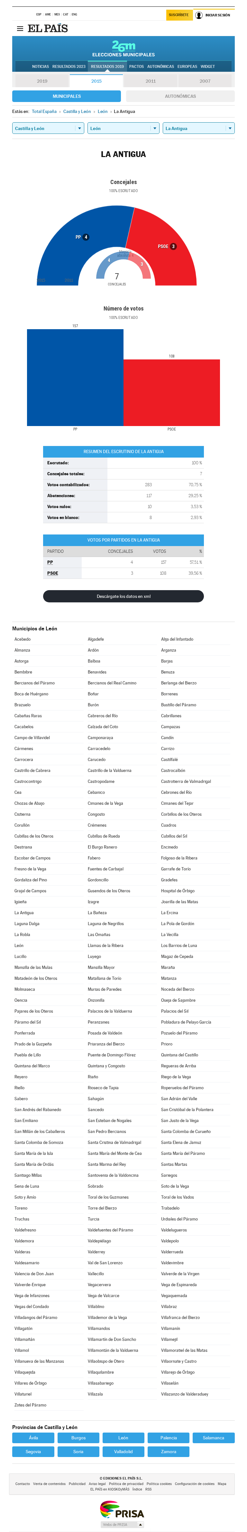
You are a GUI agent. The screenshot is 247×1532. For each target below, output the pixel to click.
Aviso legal (97, 1484)
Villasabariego (101, 1383)
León (18, 945)
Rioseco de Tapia (103, 1087)
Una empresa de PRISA (122, 1509)
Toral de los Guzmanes (108, 1197)
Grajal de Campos (30, 890)
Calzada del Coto (103, 726)
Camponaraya (100, 737)
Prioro (166, 1044)
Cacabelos (23, 726)
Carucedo (96, 759)
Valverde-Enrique (30, 1284)
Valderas (22, 1251)
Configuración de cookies (195, 1484)
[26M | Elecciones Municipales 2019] (124, 48)
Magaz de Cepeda (177, 956)
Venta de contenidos (49, 1484)
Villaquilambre (101, 1372)
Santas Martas (174, 1164)
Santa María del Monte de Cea (115, 1153)
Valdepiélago (99, 1241)
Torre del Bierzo (102, 1208)
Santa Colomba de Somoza (38, 1142)
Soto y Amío (25, 1197)
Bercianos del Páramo (34, 683)
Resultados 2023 (69, 66)
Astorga (21, 661)
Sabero (21, 1098)
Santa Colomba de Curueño (186, 1131)
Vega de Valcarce (103, 1295)
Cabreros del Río (103, 715)
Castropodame (101, 781)
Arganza (168, 650)
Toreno (20, 1208)
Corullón (22, 825)
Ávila (33, 1437)
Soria (78, 1451)
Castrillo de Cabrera (32, 770)
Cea (18, 792)
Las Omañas (99, 934)
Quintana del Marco (32, 1065)
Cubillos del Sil (174, 836)
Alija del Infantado (177, 639)
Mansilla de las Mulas (33, 967)
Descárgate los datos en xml (124, 596)
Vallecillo (96, 1273)
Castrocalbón (173, 770)
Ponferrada (24, 1033)
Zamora (168, 1451)
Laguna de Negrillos (106, 923)
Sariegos (169, 1175)
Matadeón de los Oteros (35, 978)
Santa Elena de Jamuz (181, 1142)
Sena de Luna (26, 1186)
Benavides (97, 672)
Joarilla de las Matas (179, 901)
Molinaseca (24, 989)
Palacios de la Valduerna (110, 1011)
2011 (151, 81)
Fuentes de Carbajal (106, 869)
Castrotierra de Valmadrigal (186, 781)
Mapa (222, 1484)
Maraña (168, 967)
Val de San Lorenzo (105, 1262)
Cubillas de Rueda (104, 836)
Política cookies (159, 1484)
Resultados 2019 (107, 66)
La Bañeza (97, 912)
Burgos (78, 1437)
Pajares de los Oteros (33, 1011)
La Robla (22, 934)
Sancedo (96, 1109)
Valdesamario (26, 1262)
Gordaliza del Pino (30, 879)
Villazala (95, 1394)
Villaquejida (24, 1372)
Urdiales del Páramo (179, 1219)
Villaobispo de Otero (106, 1361)
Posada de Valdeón (105, 1033)
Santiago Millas (28, 1175)
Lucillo (20, 956)
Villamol (21, 1350)
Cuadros (168, 825)
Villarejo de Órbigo (178, 1372)
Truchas (21, 1219)
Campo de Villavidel (32, 737)
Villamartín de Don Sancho (112, 1339)
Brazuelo (22, 704)
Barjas (167, 661)
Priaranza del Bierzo (106, 1044)
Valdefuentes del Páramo (110, 1230)
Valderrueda (172, 1251)
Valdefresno (25, 1230)
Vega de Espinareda (179, 1284)
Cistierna (22, 814)
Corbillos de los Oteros (181, 814)
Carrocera (23, 759)
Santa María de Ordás (34, 1164)
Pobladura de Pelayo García (186, 1022)
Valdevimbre (172, 1262)
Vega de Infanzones (32, 1295)
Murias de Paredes (105, 989)
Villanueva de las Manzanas (39, 1361)
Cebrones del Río (176, 792)
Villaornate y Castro (179, 1361)
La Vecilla (169, 934)
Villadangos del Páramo (35, 1317)
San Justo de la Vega (180, 1120)
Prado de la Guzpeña (33, 1044)
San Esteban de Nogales (110, 1120)
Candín (167, 737)
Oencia (20, 1000)
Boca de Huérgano (31, 694)
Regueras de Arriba (178, 1065)
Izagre (93, 901)
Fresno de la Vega (30, 869)
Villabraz (169, 1306)
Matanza (169, 978)
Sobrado (95, 1186)
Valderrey (96, 1251)
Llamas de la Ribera (106, 945)
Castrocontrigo (27, 781)
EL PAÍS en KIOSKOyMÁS (109, 1489)
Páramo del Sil (27, 1022)
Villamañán (24, 1339)
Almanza (22, 650)
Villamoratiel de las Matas (184, 1350)
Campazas (170, 726)
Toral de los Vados (177, 1197)
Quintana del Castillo (179, 1055)
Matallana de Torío (104, 978)
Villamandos (99, 1328)
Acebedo (22, 639)
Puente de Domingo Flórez (112, 1055)
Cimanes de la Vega (105, 803)
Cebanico (96, 792)
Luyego (94, 956)
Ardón (93, 650)
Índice (137, 1489)
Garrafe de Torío (176, 869)
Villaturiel (23, 1394)
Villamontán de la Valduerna (113, 1350)
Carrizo (167, 748)
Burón (93, 704)
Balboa (94, 661)
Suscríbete (178, 15)
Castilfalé (169, 759)
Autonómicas (180, 96)
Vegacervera (99, 1284)
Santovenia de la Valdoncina (113, 1175)
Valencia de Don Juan (34, 1273)
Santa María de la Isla (33, 1153)
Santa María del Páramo (183, 1153)
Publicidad (77, 1484)
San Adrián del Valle (179, 1098)
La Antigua (24, 912)
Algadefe (96, 639)
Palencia (168, 1437)
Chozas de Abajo (29, 803)
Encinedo (169, 847)
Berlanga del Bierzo (179, 683)
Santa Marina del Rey (107, 1164)
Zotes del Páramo (30, 1405)
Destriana (23, 847)
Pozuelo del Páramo (179, 1033)
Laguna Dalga (27, 923)
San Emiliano (26, 1120)
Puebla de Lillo (27, 1055)
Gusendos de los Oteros (109, 890)
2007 (205, 81)
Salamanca (213, 1437)
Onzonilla (96, 1000)
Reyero (20, 1076)
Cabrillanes (171, 715)
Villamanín (170, 1328)
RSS (148, 1489)
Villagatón (23, 1328)
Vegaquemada (174, 1295)
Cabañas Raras (28, 715)
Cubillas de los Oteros (33, 836)
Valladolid (123, 1451)
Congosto (96, 814)
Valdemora (24, 1241)
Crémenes (97, 825)
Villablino (96, 1306)
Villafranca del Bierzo (180, 1317)
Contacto (22, 1484)
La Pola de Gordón (177, 923)
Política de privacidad (126, 1484)
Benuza (168, 672)
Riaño (93, 1076)
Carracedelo (99, 748)
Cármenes (23, 748)
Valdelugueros (174, 1230)
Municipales (67, 96)
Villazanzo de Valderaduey (184, 1394)
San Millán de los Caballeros (39, 1131)
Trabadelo (170, 1208)
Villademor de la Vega (107, 1317)
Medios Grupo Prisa (122, 1524)
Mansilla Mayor (101, 967)
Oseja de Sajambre (178, 1000)
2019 (42, 81)
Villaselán (169, 1383)
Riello (19, 1087)
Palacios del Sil (174, 1011)
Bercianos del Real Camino (112, 683)
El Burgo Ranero (102, 847)
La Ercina (169, 912)
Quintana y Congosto (106, 1065)
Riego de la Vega (176, 1076)
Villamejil (169, 1339)
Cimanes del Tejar (177, 803)
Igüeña (20, 901)
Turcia (93, 1219)
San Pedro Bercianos (107, 1131)
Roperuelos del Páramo (182, 1087)
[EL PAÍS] (48, 28)
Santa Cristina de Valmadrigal (114, 1142)
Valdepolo (170, 1241)
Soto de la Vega (175, 1186)
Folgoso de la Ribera (179, 858)
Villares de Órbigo (30, 1383)
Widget (208, 66)
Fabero (94, 858)
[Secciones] (20, 28)
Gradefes (169, 879)
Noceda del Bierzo (177, 989)
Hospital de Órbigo (178, 890)
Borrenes (169, 694)
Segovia (33, 1451)
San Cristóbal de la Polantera (187, 1109)
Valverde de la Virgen (180, 1273)
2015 (96, 81)
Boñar (93, 694)
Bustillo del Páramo (178, 704)
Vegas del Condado (31, 1306)
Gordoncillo (98, 879)
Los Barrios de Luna (179, 945)
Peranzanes (98, 1022)
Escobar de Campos (32, 858)
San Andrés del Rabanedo (37, 1109)
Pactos (136, 66)
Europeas (187, 66)
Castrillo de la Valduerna (110, 770)
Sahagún (96, 1098)
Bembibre (23, 672)
